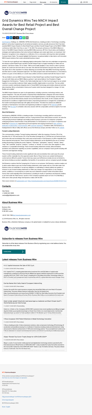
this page (13, 107)
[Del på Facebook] (7, 38)
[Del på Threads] (17, 38)
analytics (59, 123)
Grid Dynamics (6, 42)
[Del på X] (14, 38)
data (55, 123)
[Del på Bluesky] (20, 38)
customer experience (37, 125)
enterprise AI (13, 123)
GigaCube (54, 105)
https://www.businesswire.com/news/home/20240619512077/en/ (47, 181)
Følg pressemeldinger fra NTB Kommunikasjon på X (16, 396)
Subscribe (7, 251)
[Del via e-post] (27, 38)
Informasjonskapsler (8, 400)
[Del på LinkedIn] (11, 38)
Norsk (3, 407)
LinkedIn (61, 127)
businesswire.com (21, 181)
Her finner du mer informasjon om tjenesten (14, 378)
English (8, 407)
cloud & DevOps (22, 125)
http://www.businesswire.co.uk (21, 215)
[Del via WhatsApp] (23, 38)
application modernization (9, 125)
